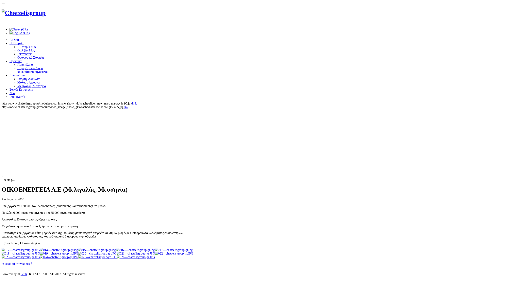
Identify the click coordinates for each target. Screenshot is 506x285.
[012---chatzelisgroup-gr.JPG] (21, 250)
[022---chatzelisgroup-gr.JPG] (174, 253)
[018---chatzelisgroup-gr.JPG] (21, 253)
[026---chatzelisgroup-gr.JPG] (136, 257)
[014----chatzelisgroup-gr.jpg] (59, 250)
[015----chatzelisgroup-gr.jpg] (97, 250)
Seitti (24, 274)
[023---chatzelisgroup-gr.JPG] (21, 257)
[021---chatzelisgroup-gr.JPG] (136, 253)
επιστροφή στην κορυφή (17, 263)
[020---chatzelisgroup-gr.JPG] (97, 253)
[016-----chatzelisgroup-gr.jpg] (135, 250)
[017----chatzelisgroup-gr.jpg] (174, 250)
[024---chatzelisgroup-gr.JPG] (59, 257)
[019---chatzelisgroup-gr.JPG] (59, 253)
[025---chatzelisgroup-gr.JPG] (97, 257)
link (134, 103)
